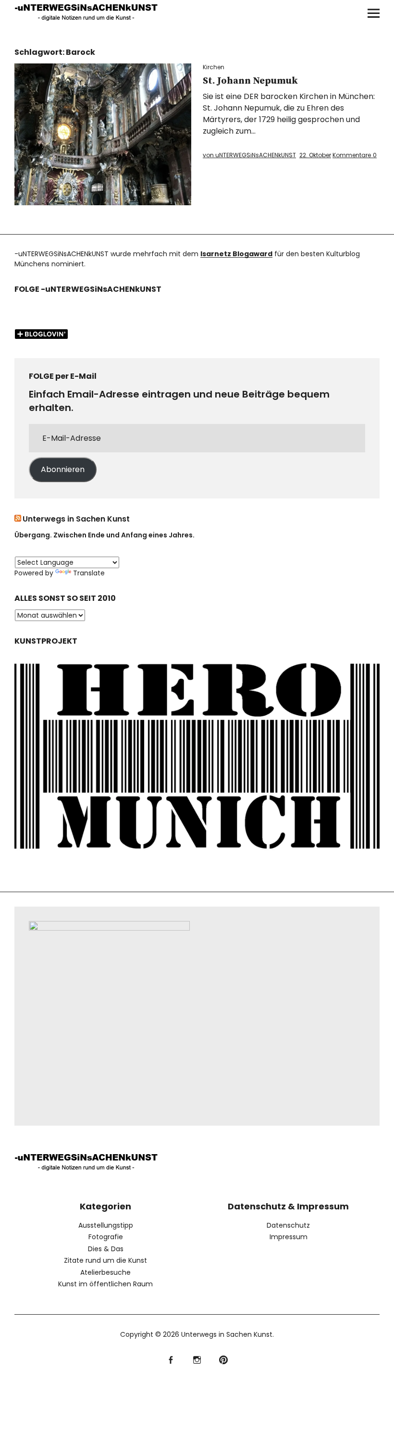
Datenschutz (288, 1225)
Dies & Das (105, 1249)
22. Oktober (315, 155)
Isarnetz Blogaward (236, 254)
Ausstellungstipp (105, 1225)
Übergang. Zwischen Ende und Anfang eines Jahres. (104, 535)
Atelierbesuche (105, 1272)
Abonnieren (63, 469)
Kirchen (213, 67)
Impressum (289, 1237)
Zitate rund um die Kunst (105, 1260)
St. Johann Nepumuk (250, 81)
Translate (89, 573)
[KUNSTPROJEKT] (197, 855)
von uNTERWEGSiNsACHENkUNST (249, 155)
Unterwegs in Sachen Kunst (76, 518)
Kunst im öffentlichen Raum (105, 1284)
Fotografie (105, 1237)
